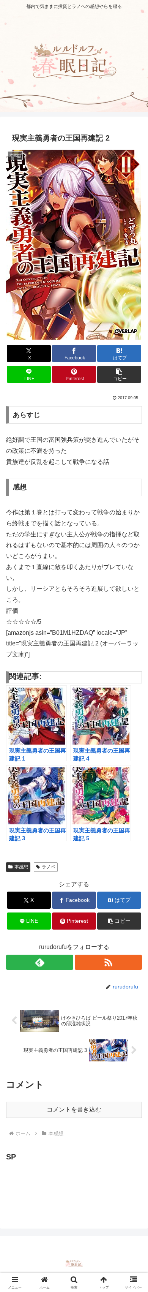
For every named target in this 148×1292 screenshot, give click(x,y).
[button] (119, 374)
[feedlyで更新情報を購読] (39, 962)
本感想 (21, 867)
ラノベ (48, 867)
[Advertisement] (67, 1183)
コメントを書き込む (74, 1109)
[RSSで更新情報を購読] (108, 962)
